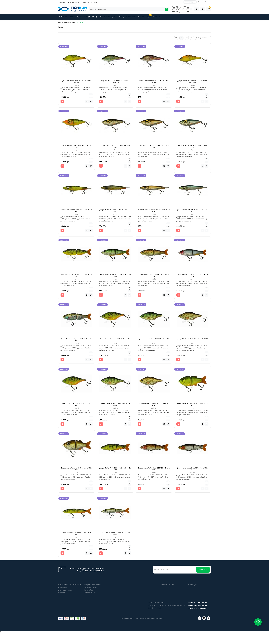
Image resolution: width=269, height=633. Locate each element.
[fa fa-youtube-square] (204, 618)
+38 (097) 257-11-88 (180, 7)
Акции (160, 17)
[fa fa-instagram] (208, 618)
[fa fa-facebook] (199, 618)
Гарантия (86, 2)
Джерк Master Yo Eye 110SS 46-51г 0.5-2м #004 (192, 146)
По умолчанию (203, 38)
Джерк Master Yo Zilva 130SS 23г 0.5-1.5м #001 (76, 533)
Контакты (94, 2)
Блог (155, 17)
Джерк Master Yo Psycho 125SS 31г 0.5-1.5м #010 (192, 275)
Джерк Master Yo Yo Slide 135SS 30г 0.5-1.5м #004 (192, 469)
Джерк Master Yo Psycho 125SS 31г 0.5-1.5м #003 (153, 275)
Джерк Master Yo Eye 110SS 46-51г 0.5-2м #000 (76, 146)
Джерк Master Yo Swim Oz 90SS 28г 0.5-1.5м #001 (192, 404)
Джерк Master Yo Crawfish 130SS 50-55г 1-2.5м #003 (154, 82)
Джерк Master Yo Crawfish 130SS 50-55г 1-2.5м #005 (192, 82)
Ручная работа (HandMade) (87, 17)
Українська (187, 2)
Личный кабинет (167, 585)
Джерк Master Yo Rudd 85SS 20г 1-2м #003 (192, 339)
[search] (166, 9)
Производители (89, 593)
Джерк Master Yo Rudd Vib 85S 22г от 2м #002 (115, 404)
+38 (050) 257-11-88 (180, 9)
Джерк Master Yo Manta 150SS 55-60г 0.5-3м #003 (154, 211)
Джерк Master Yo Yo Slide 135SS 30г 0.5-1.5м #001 (115, 469)
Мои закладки (192, 585)
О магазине (62, 2)
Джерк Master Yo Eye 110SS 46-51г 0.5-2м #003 (154, 146)
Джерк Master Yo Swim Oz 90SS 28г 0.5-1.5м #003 (76, 469)
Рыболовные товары (67, 17)
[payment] (60, 618)
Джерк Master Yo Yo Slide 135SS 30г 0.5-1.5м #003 (154, 469)
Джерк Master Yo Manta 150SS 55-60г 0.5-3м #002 (115, 211)
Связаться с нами (90, 587)
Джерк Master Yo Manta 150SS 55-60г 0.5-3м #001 (76, 211)
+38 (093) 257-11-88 (180, 11)
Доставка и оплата (74, 2)
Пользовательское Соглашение (69, 585)
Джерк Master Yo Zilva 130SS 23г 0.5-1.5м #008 (115, 533)
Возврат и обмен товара (93, 585)
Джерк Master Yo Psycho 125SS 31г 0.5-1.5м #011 (76, 340)
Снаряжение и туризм (108, 17)
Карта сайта (88, 590)
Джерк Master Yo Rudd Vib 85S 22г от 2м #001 (76, 404)
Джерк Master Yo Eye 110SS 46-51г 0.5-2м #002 (115, 146)
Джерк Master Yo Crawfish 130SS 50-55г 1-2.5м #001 (77, 82)
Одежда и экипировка (127, 17)
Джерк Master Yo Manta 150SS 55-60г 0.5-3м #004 (192, 211)
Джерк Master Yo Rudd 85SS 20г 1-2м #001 (115, 339)
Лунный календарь (145, 16)
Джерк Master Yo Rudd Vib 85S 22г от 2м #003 (153, 404)
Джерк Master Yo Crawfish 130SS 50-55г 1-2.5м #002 (115, 82)
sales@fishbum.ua (154, 608)
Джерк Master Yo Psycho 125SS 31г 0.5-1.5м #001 (76, 275)
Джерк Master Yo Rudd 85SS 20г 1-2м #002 (154, 339)
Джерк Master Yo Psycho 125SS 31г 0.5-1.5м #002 (115, 275)
